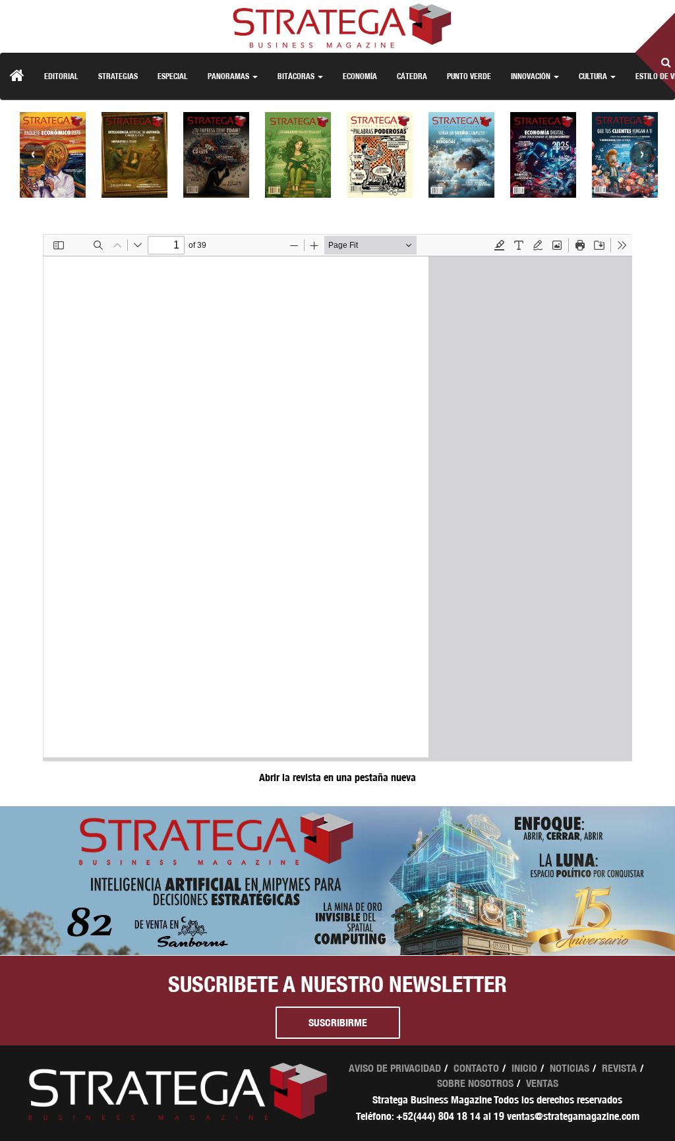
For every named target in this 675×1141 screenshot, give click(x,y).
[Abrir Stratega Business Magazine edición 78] (134, 155)
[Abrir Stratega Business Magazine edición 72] (625, 155)
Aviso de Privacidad (395, 1068)
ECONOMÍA (360, 76)
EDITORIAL (61, 76)
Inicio (524, 1068)
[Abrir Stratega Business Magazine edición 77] (216, 155)
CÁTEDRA (412, 76)
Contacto (476, 1068)
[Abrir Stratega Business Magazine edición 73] (543, 155)
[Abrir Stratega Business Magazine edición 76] (298, 155)
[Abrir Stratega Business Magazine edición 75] (380, 155)
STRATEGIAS (118, 76)
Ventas (542, 1083)
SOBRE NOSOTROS (475, 1083)
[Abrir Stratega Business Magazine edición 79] (53, 155)
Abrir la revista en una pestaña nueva (337, 777)
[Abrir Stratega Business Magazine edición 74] (461, 155)
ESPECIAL (173, 76)
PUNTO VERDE (469, 76)
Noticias (569, 1068)
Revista (619, 1068)
